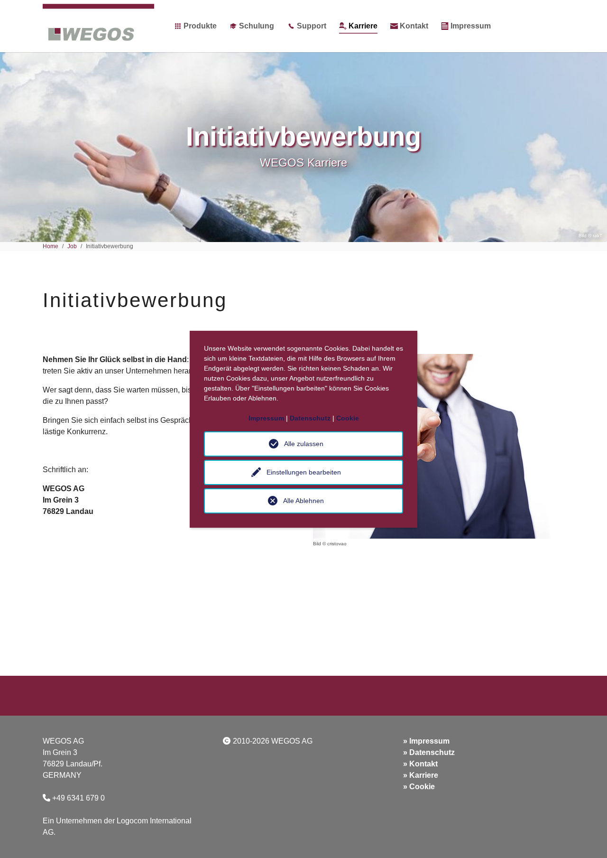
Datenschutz (432, 752)
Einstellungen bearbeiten (304, 472)
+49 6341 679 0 (78, 798)
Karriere (423, 775)
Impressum (429, 741)
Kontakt (423, 764)
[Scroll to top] (586, 837)
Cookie (422, 787)
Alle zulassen (303, 444)
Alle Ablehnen (303, 500)
